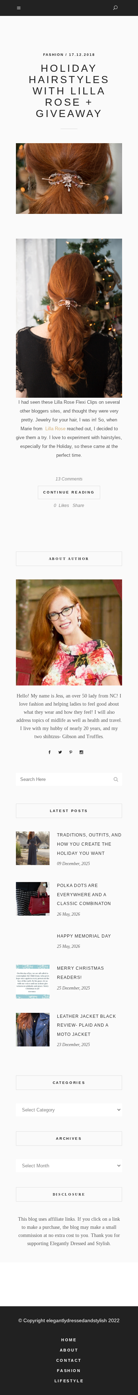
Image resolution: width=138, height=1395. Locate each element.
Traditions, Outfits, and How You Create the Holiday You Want (89, 844)
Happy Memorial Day (84, 936)
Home (68, 1340)
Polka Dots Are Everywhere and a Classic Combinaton (84, 894)
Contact (69, 1360)
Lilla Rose (54, 428)
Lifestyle (69, 1381)
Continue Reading (69, 492)
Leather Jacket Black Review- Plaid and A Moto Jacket (86, 1025)
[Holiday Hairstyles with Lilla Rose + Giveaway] (69, 178)
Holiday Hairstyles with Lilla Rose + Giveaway (69, 91)
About (69, 1350)
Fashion (53, 55)
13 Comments (69, 479)
